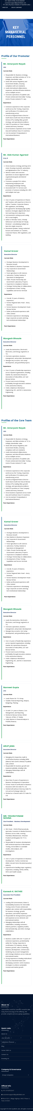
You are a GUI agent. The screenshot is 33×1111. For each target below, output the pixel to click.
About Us (4, 1034)
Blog (2, 1046)
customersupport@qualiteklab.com (15, 3)
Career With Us (6, 1050)
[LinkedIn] (16, 1018)
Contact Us (4, 1054)
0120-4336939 (20, 1)
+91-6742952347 (8, 1090)
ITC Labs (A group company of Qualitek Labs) (16, 4)
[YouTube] (20, 1018)
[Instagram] (12, 1018)
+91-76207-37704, (10, 1)
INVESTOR (5, 7)
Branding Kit (5, 1058)
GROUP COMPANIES (16, 7)
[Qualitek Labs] (6, 14)
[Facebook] (4, 1018)
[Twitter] (8, 1018)
